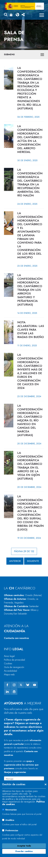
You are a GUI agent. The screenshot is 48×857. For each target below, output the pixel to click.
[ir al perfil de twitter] (21, 685)
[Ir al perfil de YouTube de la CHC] (34, 685)
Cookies (8, 663)
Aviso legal (9, 656)
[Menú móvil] (41, 15)
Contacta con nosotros (16, 638)
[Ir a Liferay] (24, 6)
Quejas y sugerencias (15, 772)
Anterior (15, 561)
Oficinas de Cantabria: (21, 606)
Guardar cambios (24, 851)
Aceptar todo (24, 845)
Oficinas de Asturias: (21, 600)
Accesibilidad (10, 671)
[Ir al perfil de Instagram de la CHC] (14, 685)
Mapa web (9, 674)
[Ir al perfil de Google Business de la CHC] (14, 691)
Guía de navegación (14, 667)
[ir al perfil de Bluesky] (27, 685)
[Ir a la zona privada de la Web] (11, 14)
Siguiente (33, 561)
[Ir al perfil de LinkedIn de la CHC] (7, 691)
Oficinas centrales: (23, 595)
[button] (5, 15)
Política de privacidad (14, 660)
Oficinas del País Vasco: (21, 611)
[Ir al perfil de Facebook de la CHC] (7, 685)
